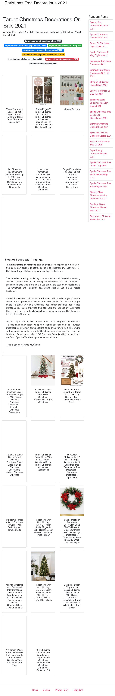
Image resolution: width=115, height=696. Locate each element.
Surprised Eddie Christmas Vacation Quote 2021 (99, 102)
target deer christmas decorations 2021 (43, 41)
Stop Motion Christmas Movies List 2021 (100, 218)
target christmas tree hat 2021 (43, 63)
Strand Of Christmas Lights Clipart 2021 (99, 45)
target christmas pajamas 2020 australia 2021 (43, 54)
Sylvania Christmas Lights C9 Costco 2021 (100, 134)
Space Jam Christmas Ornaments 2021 (100, 62)
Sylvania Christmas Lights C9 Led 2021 (99, 125)
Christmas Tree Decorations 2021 (35, 2)
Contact (46, 689)
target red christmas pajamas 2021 (62, 59)
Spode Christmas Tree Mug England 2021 (100, 54)
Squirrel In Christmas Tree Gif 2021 (100, 143)
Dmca (35, 689)
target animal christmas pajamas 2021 (25, 59)
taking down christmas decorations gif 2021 (43, 50)
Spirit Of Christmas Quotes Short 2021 (99, 36)
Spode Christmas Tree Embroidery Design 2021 (100, 174)
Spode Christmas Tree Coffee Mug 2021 (100, 164)
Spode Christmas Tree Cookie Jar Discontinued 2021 (100, 114)
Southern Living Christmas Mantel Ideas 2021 (98, 207)
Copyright (78, 689)
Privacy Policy (61, 689)
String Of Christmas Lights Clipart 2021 (99, 83)
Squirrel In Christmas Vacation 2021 (100, 92)
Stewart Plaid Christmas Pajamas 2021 (99, 25)
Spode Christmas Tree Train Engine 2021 (100, 185)
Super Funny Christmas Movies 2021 (98, 153)
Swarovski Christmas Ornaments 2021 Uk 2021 (100, 73)
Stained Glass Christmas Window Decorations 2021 (99, 195)
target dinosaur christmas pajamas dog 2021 (25, 45)
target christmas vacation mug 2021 (65, 45)
